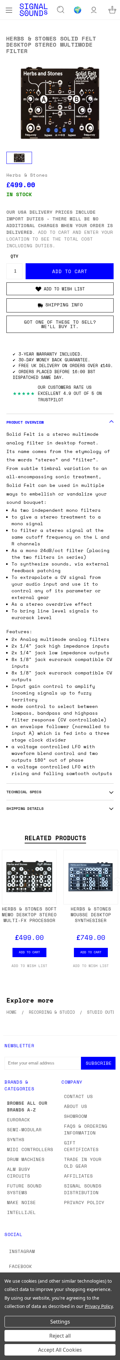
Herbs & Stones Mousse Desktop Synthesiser (91, 914)
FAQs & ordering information (85, 1129)
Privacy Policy (84, 1202)
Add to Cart (29, 952)
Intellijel (21, 1212)
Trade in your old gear (82, 1162)
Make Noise (21, 1202)
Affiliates (78, 1175)
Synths (15, 1139)
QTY (14, 256)
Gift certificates (81, 1146)
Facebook (20, 1266)
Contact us (78, 1096)
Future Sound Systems (24, 1189)
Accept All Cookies (60, 1349)
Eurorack (18, 1119)
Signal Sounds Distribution (82, 1189)
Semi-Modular (24, 1129)
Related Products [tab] (55, 838)
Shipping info (64, 304)
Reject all (60, 1335)
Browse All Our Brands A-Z (27, 1106)
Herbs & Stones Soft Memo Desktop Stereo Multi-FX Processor (29, 914)
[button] (60, 288)
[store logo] (33, 9)
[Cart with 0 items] (112, 10)
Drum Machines (25, 1159)
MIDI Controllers (30, 1149)
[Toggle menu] (9, 10)
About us (75, 1106)
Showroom (75, 1116)
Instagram (22, 1251)
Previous (9, 1353)
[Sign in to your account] (94, 10)
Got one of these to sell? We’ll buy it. (60, 324)
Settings (60, 1321)
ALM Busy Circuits (18, 1172)
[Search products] (61, 10)
